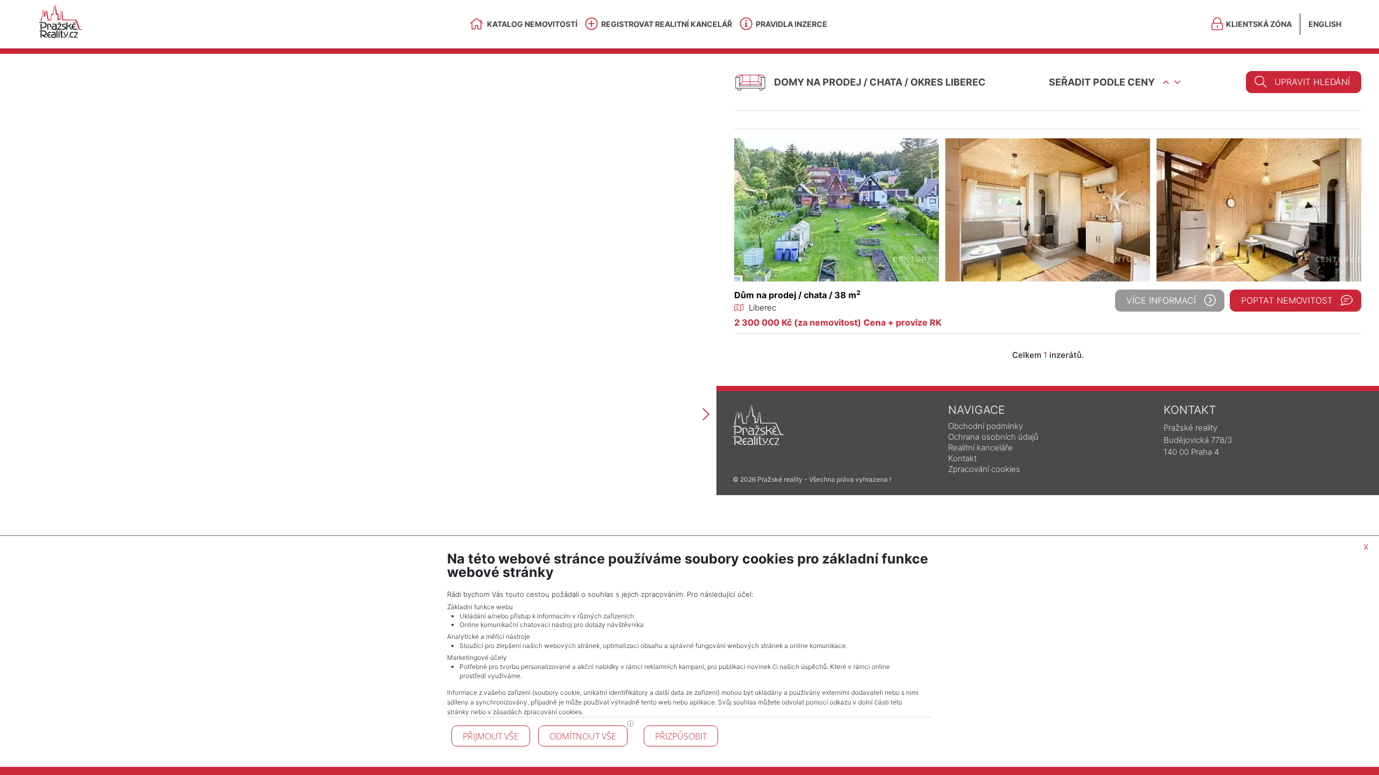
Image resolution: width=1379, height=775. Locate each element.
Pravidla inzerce (791, 24)
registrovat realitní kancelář (666, 24)
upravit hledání (1312, 81)
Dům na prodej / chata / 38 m (797, 295)
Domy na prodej (817, 82)
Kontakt (962, 458)
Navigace (976, 410)
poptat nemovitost (1287, 300)
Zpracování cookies (984, 469)
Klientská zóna (1259, 24)
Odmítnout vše (582, 736)
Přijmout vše (491, 736)
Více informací (1161, 300)
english (1324, 24)
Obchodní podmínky (985, 426)
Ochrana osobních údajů (993, 437)
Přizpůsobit (681, 736)
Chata (885, 82)
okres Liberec (948, 82)
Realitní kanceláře (980, 447)
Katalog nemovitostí (532, 24)
